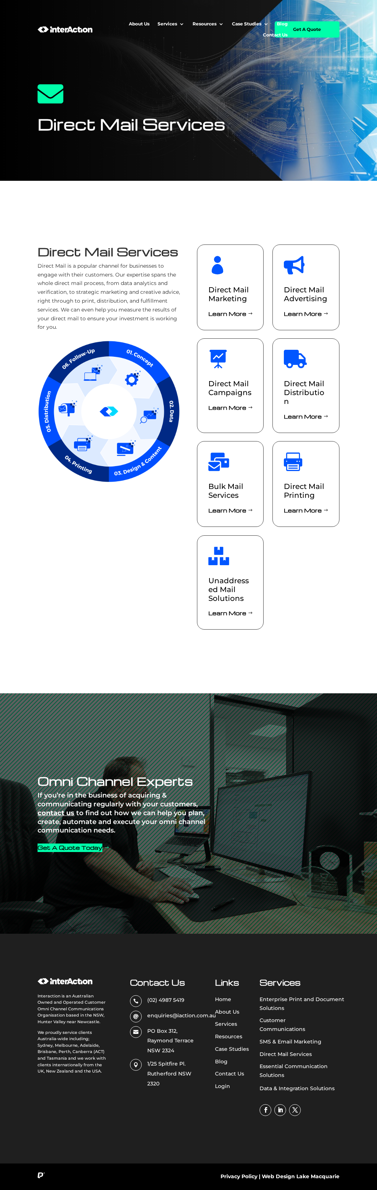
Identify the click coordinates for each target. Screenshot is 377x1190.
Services (167, 24)
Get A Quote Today (70, 847)
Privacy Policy (239, 1176)
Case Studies (246, 24)
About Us (139, 24)
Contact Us (275, 35)
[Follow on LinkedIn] (280, 1110)
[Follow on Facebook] (265, 1110)
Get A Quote (307, 29)
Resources (204, 24)
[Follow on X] (295, 1110)
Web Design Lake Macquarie (300, 1176)
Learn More (227, 313)
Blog (282, 24)
